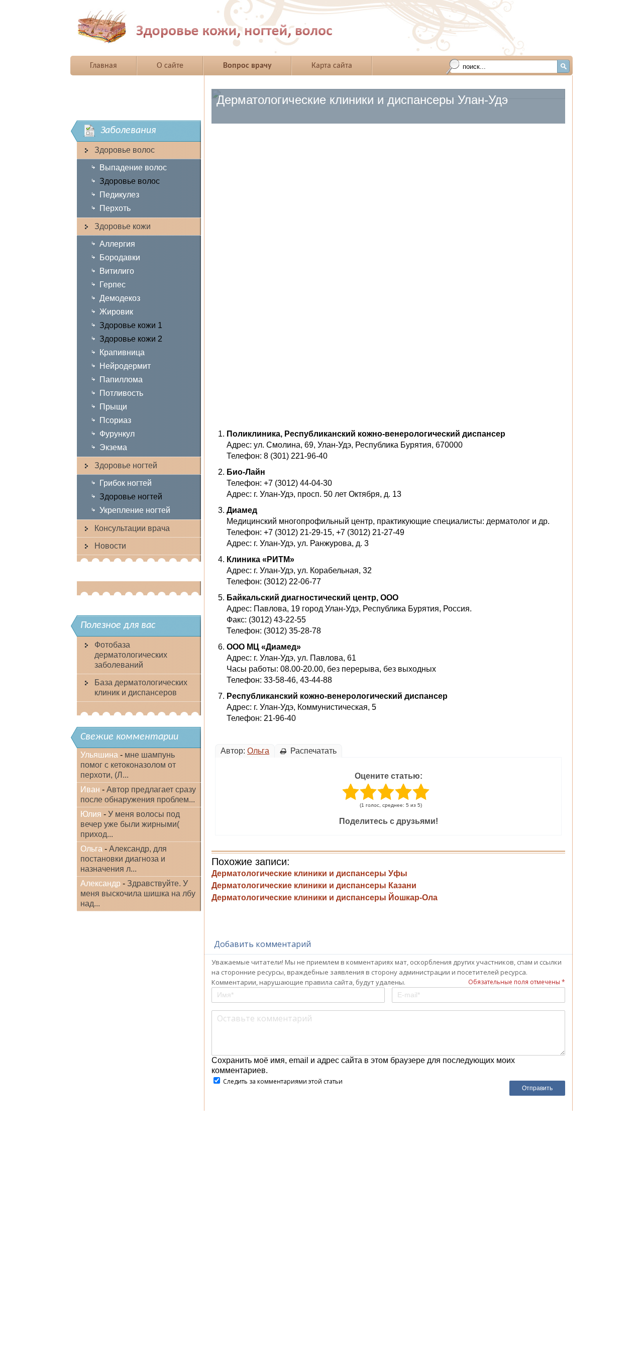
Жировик (116, 311)
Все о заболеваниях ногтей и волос (235, 27)
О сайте (170, 66)
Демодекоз (119, 298)
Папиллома (121, 379)
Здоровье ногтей (125, 465)
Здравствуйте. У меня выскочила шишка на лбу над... (137, 893)
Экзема (113, 447)
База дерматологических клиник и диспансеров (140, 687)
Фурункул (117, 434)
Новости (110, 546)
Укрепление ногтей (134, 510)
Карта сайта (331, 66)
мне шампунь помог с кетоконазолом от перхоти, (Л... (128, 765)
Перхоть (115, 208)
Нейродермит (125, 366)
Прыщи (113, 406)
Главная (103, 66)
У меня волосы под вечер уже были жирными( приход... (130, 824)
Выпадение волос (133, 167)
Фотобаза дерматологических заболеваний (130, 655)
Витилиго (116, 271)
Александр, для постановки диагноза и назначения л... (123, 859)
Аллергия (117, 244)
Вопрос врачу (247, 66)
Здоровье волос (124, 150)
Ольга (258, 751)
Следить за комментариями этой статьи (283, 1081)
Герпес (112, 284)
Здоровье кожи (122, 226)
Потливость (121, 393)
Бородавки (119, 257)
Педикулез (119, 194)
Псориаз (115, 420)
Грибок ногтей (125, 483)
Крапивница (122, 352)
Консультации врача (132, 528)
